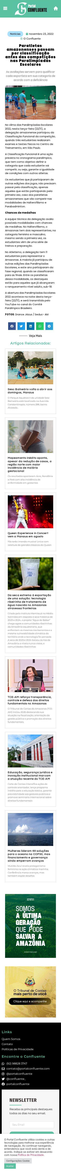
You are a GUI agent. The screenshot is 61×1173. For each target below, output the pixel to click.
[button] (12, 326)
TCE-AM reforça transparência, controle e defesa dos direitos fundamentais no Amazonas (30, 700)
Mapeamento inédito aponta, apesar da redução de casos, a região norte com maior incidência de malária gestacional (30, 464)
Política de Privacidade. (31, 1154)
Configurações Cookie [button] (18, 1160)
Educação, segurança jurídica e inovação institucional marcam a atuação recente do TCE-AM (30, 775)
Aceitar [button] (10, 1166)
